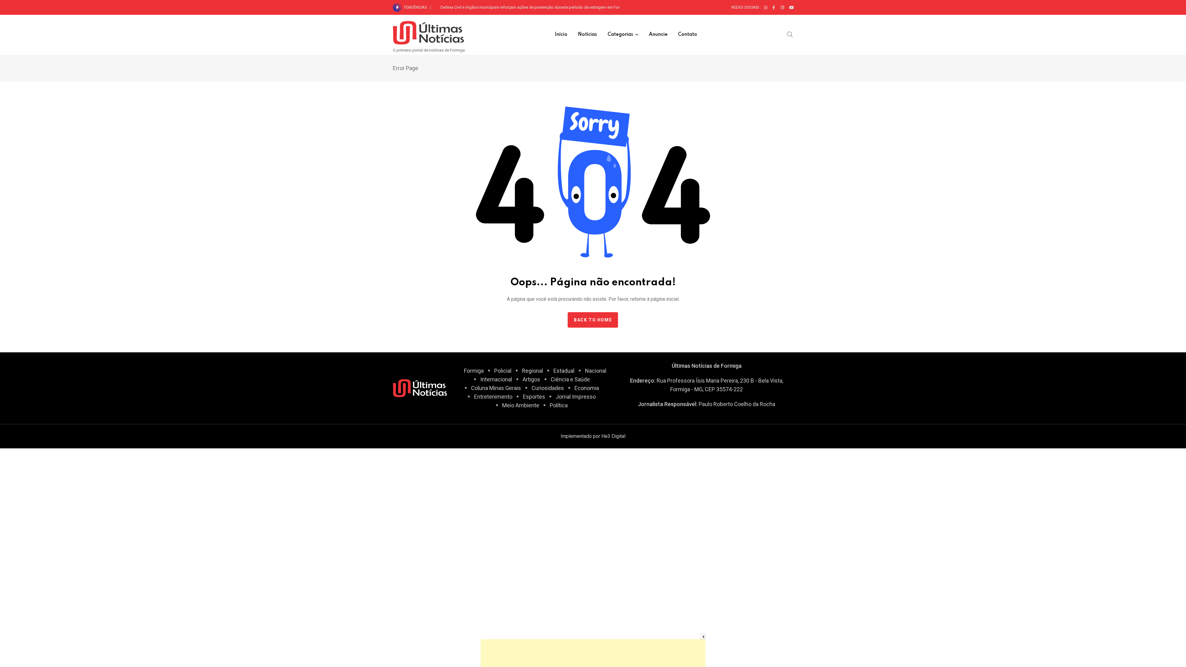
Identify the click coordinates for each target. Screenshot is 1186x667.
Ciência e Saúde (570, 379)
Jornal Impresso (576, 396)
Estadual (563, 370)
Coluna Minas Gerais (496, 388)
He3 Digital (613, 436)
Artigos (531, 379)
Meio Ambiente (520, 405)
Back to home (593, 319)
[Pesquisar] (790, 34)
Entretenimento (493, 396)
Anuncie (658, 34)
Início (561, 34)
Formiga (474, 370)
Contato (687, 34)
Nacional (595, 370)
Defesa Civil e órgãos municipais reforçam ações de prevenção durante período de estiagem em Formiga (534, 7)
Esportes (534, 396)
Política (559, 405)
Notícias (587, 34)
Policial (502, 370)
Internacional (496, 379)
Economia (586, 388)
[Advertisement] (593, 653)
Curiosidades (548, 388)
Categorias (620, 34)
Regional (532, 370)
